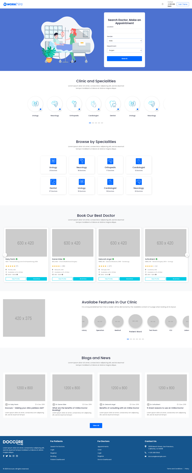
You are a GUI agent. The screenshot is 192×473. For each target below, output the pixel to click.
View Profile (16, 279)
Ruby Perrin (10, 259)
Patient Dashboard (57, 459)
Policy (187, 469)
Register (53, 453)
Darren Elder (57, 259)
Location (110, 27)
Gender (110, 36)
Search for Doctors (57, 446)
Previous (5, 255)
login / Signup (182, 4)
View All (96, 425)
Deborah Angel (105, 259)
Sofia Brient (150, 259)
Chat (100, 450)
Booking (53, 456)
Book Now (36, 279)
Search (124, 58)
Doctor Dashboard (104, 459)
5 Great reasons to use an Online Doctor (165, 408)
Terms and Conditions (174, 469)
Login (52, 450)
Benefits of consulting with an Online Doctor (119, 408)
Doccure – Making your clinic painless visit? (24, 408)
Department (111, 46)
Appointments (103, 446)
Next (187, 255)
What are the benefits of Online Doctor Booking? (70, 409)
